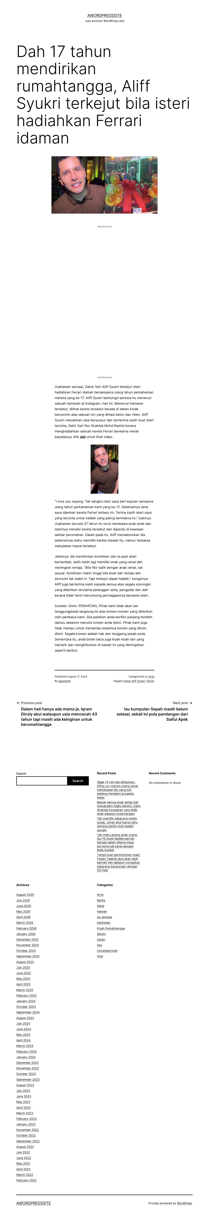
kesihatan (103, 922)
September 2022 (28, 1141)
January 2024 (26, 1057)
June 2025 (23, 973)
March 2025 (24, 990)
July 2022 (23, 1152)
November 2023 (27, 1068)
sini (82, 437)
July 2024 (23, 1023)
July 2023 (23, 1090)
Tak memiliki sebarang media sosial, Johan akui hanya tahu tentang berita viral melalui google (117, 824)
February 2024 (26, 1051)
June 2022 (23, 1158)
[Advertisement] (104, 251)
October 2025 (26, 950)
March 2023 (24, 1113)
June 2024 (23, 1029)
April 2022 (23, 1169)
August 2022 (25, 1146)
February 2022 (26, 1180)
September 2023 (28, 1079)
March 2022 (24, 1174)
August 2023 (25, 1085)
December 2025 (27, 939)
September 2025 (28, 956)
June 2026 (23, 906)
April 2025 (23, 984)
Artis (151, 676)
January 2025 (25, 1001)
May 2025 (23, 978)
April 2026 (23, 917)
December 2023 (27, 1062)
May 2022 (23, 1163)
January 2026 (25, 934)
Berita (101, 900)
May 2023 (23, 1102)
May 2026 (23, 911)
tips (99, 945)
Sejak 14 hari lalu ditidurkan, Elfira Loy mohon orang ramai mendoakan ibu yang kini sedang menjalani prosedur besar (117, 789)
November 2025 (27, 945)
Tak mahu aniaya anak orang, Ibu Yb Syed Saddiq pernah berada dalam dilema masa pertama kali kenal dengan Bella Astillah (117, 842)
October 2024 (26, 1006)
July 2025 (23, 967)
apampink (65, 681)
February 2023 (26, 1118)
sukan (101, 939)
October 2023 (26, 1074)
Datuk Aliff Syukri (134, 681)
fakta (100, 906)
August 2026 (25, 894)
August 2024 (25, 1018)
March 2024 (24, 1046)
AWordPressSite (104, 15)
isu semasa (104, 917)
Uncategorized (107, 950)
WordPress (184, 1203)
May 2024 (23, 1034)
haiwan (102, 911)
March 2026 (24, 922)
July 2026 (23, 900)
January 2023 (25, 1124)
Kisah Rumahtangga (111, 928)
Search (21, 773)
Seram (101, 934)
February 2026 (26, 928)
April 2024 (23, 1040)
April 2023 (23, 1107)
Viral (100, 956)
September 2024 (28, 1012)
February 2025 (26, 995)
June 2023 (23, 1096)
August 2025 (25, 962)
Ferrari (150, 681)
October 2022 (26, 1135)
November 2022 (27, 1130)
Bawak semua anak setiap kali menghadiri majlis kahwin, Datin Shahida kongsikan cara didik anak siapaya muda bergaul (119, 808)
